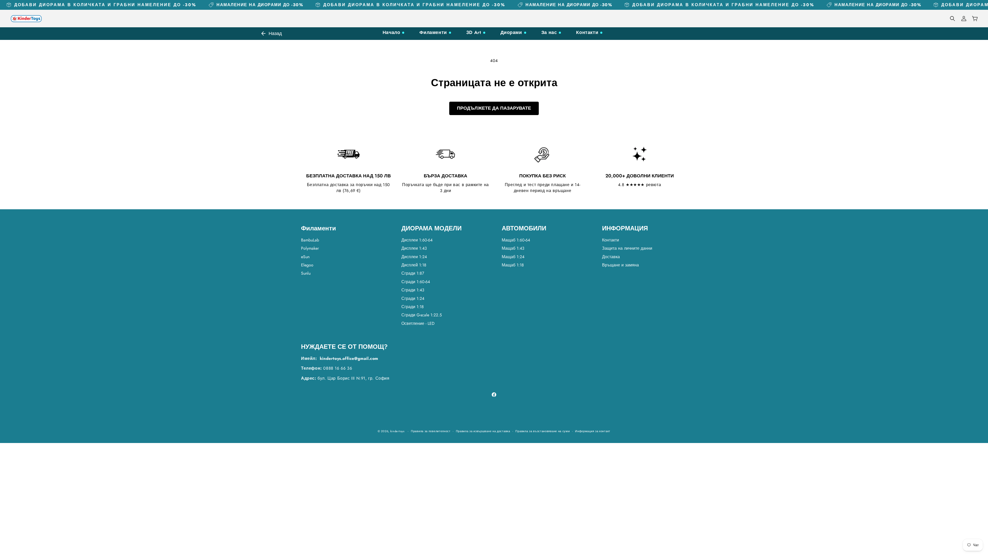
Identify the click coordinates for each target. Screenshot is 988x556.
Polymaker (310, 248)
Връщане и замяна (620, 265)
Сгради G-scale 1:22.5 (421, 315)
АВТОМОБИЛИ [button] (524, 228)
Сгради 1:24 (412, 298)
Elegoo (307, 265)
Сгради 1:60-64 (415, 282)
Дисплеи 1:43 (414, 248)
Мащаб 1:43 (513, 248)
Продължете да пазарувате (494, 108)
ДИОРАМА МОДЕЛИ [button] (431, 228)
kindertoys (397, 431)
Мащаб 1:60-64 (516, 240)
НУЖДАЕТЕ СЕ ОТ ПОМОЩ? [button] (344, 347)
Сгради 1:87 (412, 273)
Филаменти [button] (318, 228)
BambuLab (310, 240)
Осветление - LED (418, 323)
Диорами (511, 32)
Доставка (611, 257)
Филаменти (433, 32)
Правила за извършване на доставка (483, 431)
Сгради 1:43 (412, 290)
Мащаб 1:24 (513, 257)
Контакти (587, 32)
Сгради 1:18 (412, 307)
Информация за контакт (592, 431)
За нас (549, 32)
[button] (952, 18)
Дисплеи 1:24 (414, 257)
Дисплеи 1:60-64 (417, 240)
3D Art (473, 32)
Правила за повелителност (431, 431)
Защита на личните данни (627, 248)
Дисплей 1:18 (413, 265)
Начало (391, 32)
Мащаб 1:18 (513, 265)
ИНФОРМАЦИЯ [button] (625, 228)
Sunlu (306, 273)
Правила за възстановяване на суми (542, 431)
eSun (305, 257)
